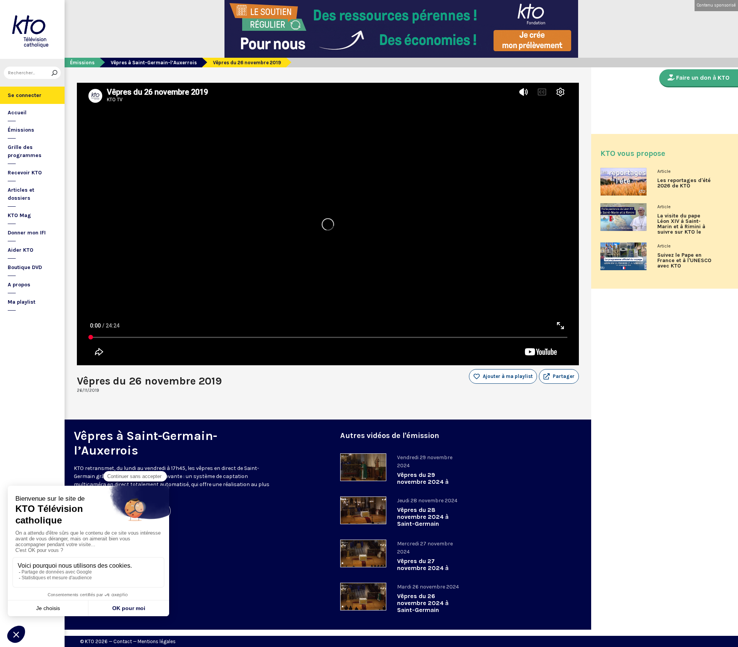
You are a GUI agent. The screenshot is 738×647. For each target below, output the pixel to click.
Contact (122, 641)
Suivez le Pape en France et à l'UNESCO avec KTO (684, 260)
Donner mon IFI (27, 232)
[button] (559, 376)
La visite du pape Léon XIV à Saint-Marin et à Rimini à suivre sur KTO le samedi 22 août (681, 226)
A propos (19, 284)
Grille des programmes (25, 151)
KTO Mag (19, 215)
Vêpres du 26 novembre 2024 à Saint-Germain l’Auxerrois (423, 606)
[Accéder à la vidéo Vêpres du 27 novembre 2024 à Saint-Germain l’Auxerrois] (363, 553)
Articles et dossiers (21, 194)
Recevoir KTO (25, 172)
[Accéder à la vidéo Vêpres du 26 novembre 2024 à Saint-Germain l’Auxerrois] (363, 596)
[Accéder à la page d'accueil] (32, 29)
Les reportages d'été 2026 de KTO (684, 183)
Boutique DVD (25, 267)
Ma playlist (21, 302)
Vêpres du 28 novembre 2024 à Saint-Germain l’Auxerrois (423, 520)
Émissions (21, 130)
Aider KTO (20, 250)
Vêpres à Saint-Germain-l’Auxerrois (154, 62)
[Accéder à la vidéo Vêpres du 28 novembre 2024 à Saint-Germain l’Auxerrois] (363, 510)
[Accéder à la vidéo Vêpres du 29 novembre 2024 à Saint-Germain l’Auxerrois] (363, 467)
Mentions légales (157, 641)
